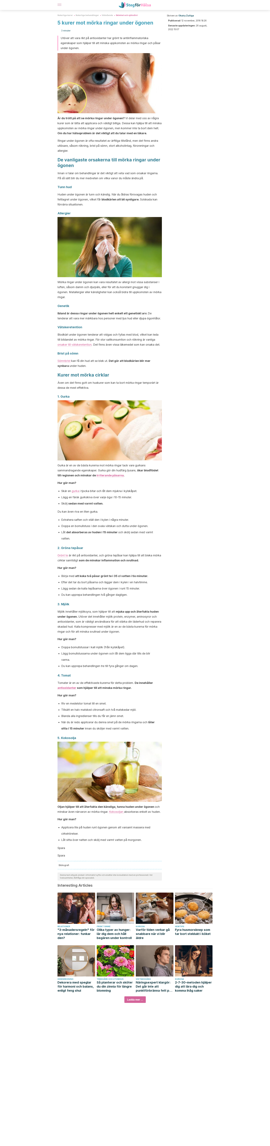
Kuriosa (140, 926)
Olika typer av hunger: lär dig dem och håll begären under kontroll (114, 934)
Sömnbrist (64, 360)
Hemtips (179, 926)
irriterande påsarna (110, 475)
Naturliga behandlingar (87, 15)
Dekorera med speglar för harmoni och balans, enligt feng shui (76, 986)
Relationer (64, 926)
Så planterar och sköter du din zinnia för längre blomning (115, 986)
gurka (76, 491)
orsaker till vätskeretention (75, 344)
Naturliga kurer (65, 15)
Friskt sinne (103, 926)
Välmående (107, 15)
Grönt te (63, 555)
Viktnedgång (143, 979)
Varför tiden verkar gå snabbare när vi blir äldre (153, 934)
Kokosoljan (116, 811)
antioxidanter (67, 687)
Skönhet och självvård (127, 15)
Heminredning (65, 979)
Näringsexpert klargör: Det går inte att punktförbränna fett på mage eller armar (153, 987)
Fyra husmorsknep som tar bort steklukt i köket (193, 932)
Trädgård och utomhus (110, 979)
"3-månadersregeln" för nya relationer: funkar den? (76, 934)
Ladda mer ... (135, 999)
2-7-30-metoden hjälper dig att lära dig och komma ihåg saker (193, 986)
